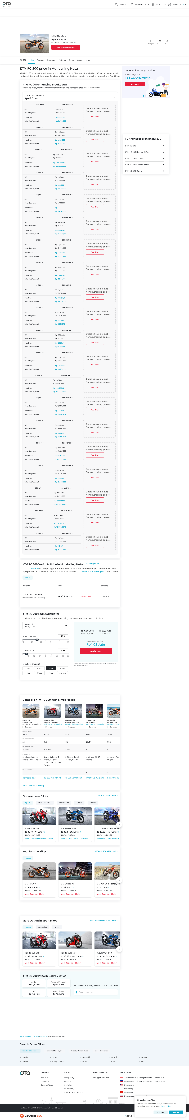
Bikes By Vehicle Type (79, 1051)
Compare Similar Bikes (32, 786)
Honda (25, 1057)
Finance (40, 60)
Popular (28, 858)
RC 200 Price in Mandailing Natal (31, 724)
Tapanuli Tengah (58, 982)
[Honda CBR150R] (52, 711)
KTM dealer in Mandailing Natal (91, 571)
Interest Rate (28, 650)
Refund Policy (69, 1089)
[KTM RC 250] (115, 711)
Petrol (79, 803)
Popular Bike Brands (30, 1051)
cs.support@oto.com (101, 1078)
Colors (80, 60)
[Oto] (7, 4)
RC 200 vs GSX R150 (73, 778)
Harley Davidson (59, 1061)
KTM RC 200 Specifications (137, 164)
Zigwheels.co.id (130, 1078)
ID (185, 4)
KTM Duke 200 (90, 720)
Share (167, 44)
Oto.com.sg (128, 1089)
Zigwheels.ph (129, 1081)
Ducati (25, 1061)
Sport (27, 803)
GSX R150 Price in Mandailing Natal (74, 724)
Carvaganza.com (145, 1078)
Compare (151, 44)
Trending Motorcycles (54, 1051)
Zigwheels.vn (129, 1092)
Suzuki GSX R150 (70, 720)
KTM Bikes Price (109, 851)
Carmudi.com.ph (145, 1081)
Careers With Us (47, 1085)
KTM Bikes (36, 1036)
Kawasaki (86, 1057)
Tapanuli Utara (58, 991)
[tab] (143, 96)
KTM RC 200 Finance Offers (137, 152)
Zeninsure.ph (160, 1081)
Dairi (34, 991)
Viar (143, 1061)
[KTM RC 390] (39, 871)
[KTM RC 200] (30, 711)
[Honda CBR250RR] (75, 940)
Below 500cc (64, 803)
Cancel (160, 1112)
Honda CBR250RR (69, 952)
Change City (93, 563)
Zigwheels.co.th (130, 1096)
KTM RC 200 (26, 720)
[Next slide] (119, 825)
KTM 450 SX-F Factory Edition (110, 883)
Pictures (62, 60)
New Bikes (28, 1036)
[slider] (37, 640)
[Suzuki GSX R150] (73, 711)
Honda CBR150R (49, 720)
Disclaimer (67, 1081)
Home (22, 1036)
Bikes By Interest (101, 1051)
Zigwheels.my (129, 1085)
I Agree (176, 1112)
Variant (159, 44)
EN (183, 4)
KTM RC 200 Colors (133, 171)
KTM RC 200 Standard (32, 594)
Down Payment (29, 636)
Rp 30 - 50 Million (45, 803)
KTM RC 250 (111, 720)
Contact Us (45, 1081)
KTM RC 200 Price (30, 568)
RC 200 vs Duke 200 (95, 778)
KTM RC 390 (30, 883)
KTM (113, 1061)
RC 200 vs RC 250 (115, 778)
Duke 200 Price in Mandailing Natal (95, 724)
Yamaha (55, 1057)
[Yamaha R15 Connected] (111, 816)
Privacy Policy (69, 1078)
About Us (44, 1078)
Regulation (68, 1085)
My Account (161, 4)
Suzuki (114, 1057)
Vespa (144, 1057)
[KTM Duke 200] (94, 711)
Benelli (84, 1061)
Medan (34, 982)
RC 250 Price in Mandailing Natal (116, 724)
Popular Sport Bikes (107, 920)
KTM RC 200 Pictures (134, 158)
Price (31, 60)
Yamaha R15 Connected (108, 828)
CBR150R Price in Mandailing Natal (53, 724)
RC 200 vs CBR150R (52, 778)
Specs (71, 60)
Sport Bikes (111, 796)
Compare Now (28, 778)
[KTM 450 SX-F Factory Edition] (111, 871)
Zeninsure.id (159, 1078)
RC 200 (23, 60)
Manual (93, 803)
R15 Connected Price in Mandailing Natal (113, 838)
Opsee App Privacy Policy (73, 1092)
